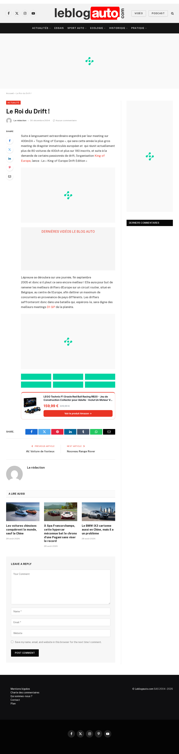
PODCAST (158, 13)
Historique (117, 28)
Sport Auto (75, 28)
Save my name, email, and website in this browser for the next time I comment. (58, 642)
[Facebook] (9, 140)
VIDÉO (139, 13)
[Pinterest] (9, 167)
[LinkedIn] (9, 158)
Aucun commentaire (66, 120)
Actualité (13, 103)
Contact (15, 699)
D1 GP (51, 307)
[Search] (172, 13)
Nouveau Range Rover (81, 451)
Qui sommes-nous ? (21, 696)
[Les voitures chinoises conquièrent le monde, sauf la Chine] (23, 511)
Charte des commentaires (24, 692)
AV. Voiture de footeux (40, 451)
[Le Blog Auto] (90, 13)
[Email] (9, 176)
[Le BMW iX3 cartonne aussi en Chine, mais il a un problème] (98, 511)
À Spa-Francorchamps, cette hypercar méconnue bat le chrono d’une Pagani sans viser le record (60, 533)
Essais (59, 28)
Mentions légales (20, 688)
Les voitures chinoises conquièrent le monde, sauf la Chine (21, 529)
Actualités (40, 28)
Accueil (10, 93)
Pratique (137, 28)
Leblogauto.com (144, 688)
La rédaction (20, 120)
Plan (13, 703)
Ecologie (96, 28)
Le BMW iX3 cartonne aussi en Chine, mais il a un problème (97, 529)
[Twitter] (9, 149)
